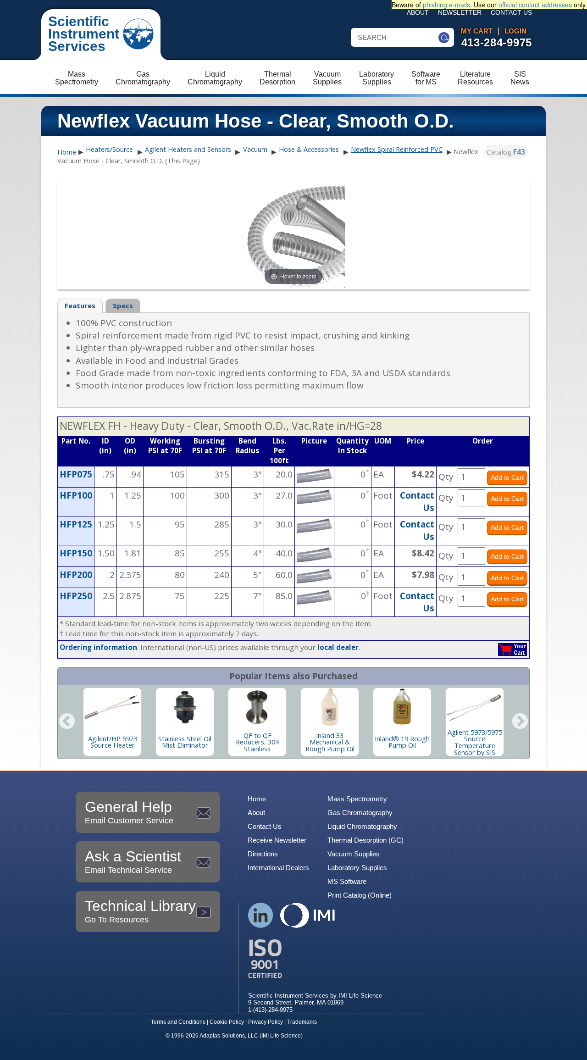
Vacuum (255, 149)
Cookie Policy (227, 1022)
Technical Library (140, 911)
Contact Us (511, 12)
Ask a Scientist (133, 861)
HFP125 (76, 524)
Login (515, 31)
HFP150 (76, 553)
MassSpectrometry (76, 78)
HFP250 (76, 596)
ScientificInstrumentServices (83, 34)
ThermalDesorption (277, 78)
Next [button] (520, 722)
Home (66, 152)
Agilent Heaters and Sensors (188, 149)
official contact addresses (535, 4)
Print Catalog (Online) (359, 895)
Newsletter (460, 12)
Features (80, 305)
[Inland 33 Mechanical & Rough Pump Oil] (330, 707)
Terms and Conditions (178, 1022)
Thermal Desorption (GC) (365, 840)
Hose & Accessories (309, 149)
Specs (123, 305)
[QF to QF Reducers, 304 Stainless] (257, 707)
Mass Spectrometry (357, 799)
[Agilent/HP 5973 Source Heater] (112, 707)
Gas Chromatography (360, 812)
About (418, 12)
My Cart (477, 31)
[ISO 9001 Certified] (315, 958)
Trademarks (302, 1022)
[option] (112, 722)
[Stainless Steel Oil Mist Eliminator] (185, 707)
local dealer (338, 647)
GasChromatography (143, 78)
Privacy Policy (265, 1022)
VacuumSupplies (327, 78)
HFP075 (76, 474)
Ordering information (98, 647)
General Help (129, 812)
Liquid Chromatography (362, 826)
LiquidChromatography (215, 78)
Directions (263, 854)
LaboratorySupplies (376, 78)
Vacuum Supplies (353, 854)
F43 (519, 152)
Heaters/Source (109, 149)
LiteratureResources (475, 78)
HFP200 (76, 575)
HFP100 (76, 495)
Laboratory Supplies (357, 867)
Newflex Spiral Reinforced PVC (397, 149)
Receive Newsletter (277, 840)
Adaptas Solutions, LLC (228, 1035)
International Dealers (278, 867)
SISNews (519, 78)
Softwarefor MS (425, 78)
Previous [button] (67, 722)
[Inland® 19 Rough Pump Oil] (402, 707)
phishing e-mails (446, 4)
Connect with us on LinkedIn (260, 915)
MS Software (346, 881)
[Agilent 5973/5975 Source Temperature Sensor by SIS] (475, 707)
